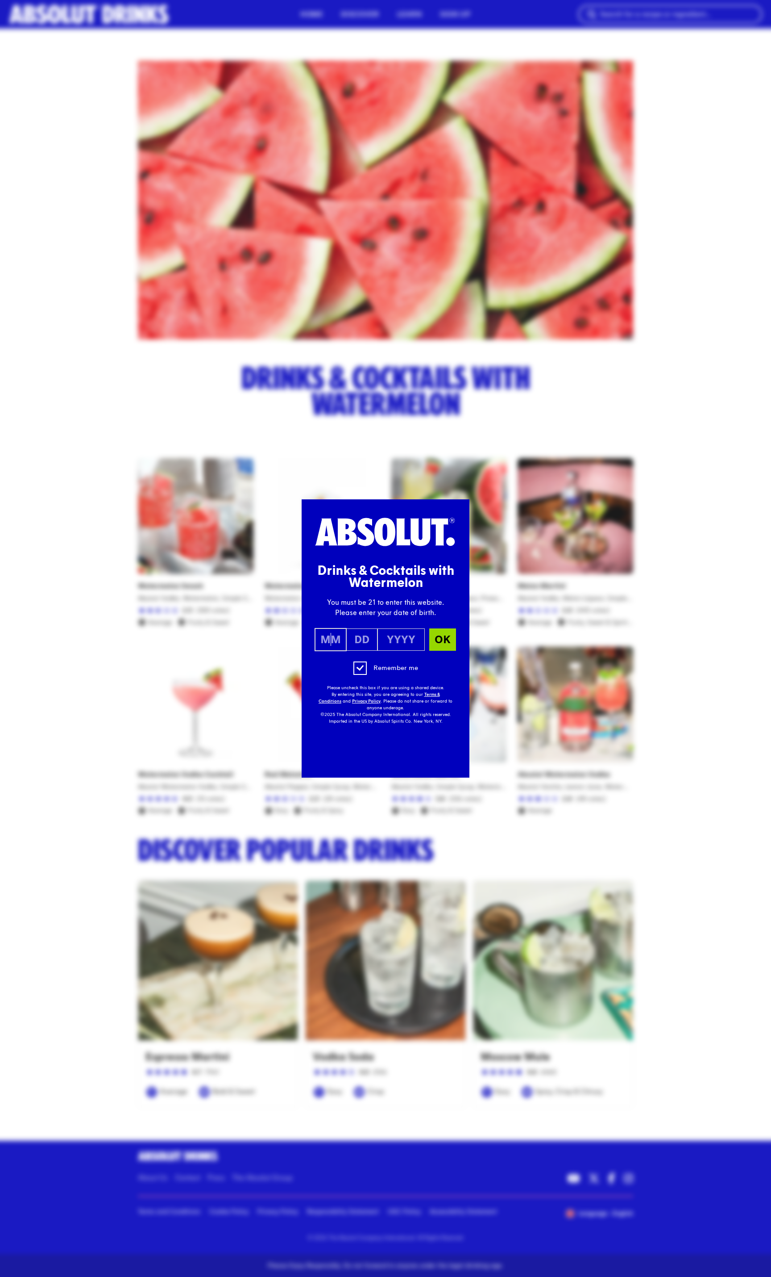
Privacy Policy (366, 701)
